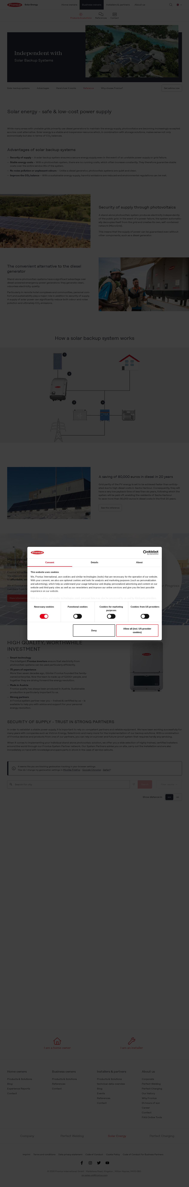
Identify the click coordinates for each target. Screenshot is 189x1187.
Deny (94, 630)
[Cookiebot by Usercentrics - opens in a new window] (145, 552)
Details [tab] (94, 562)
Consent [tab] (49, 562)
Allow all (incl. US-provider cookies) (137, 630)
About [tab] (139, 562)
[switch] (77, 616)
